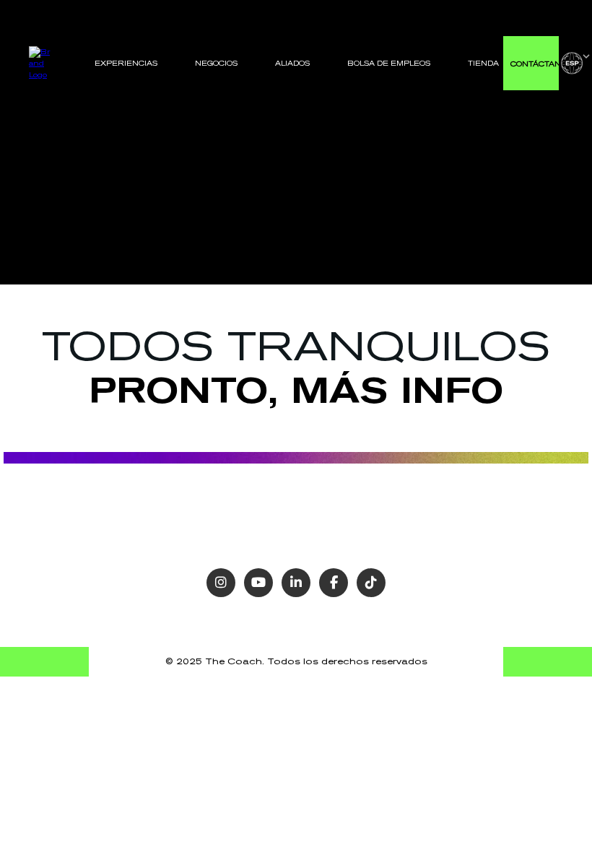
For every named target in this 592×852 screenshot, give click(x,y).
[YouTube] (258, 582)
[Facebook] (333, 582)
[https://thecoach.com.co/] (41, 62)
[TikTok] (371, 582)
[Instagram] (220, 582)
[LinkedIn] (296, 582)
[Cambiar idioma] (575, 63)
